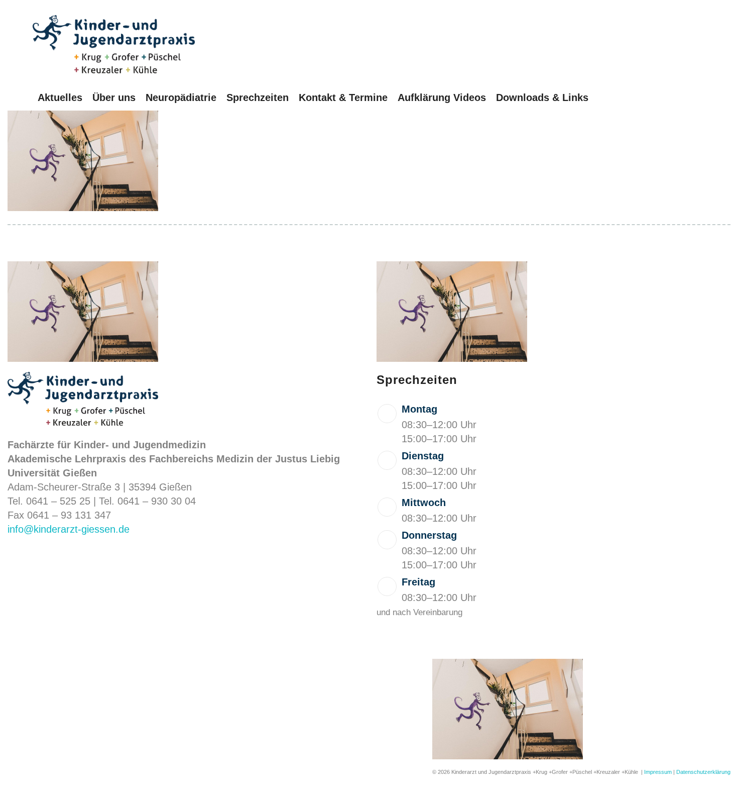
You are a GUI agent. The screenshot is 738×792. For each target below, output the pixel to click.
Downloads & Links (542, 97)
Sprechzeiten (257, 97)
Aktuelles (60, 97)
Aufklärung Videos (442, 97)
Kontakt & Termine (343, 97)
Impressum (658, 772)
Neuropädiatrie (181, 97)
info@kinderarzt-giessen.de (69, 529)
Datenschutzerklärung (703, 772)
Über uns (114, 97)
